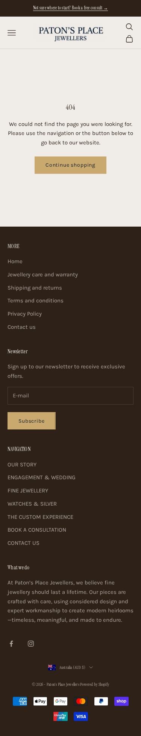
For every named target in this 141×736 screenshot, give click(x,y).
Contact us (22, 327)
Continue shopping (70, 165)
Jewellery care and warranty (43, 274)
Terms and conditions (36, 300)
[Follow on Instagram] (31, 643)
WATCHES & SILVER (32, 503)
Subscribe (31, 421)
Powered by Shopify (94, 684)
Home (15, 261)
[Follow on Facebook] (11, 643)
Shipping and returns (35, 287)
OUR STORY (22, 464)
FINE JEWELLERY (28, 490)
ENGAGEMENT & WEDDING (42, 477)
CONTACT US (23, 543)
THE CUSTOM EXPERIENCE (40, 517)
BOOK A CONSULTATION (37, 529)
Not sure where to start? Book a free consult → (70, 8)
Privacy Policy (25, 313)
